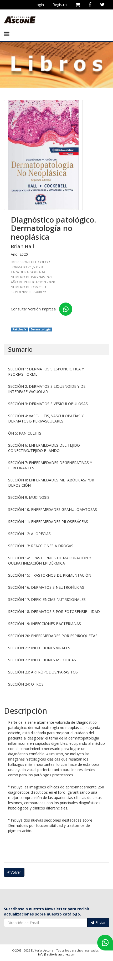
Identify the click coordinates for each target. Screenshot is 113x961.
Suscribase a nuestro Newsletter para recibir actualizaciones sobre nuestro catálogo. (46, 911)
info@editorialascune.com (56, 954)
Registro (60, 4)
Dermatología (41, 329)
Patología (19, 329)
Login (39, 4)
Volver (15, 872)
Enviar (100, 922)
